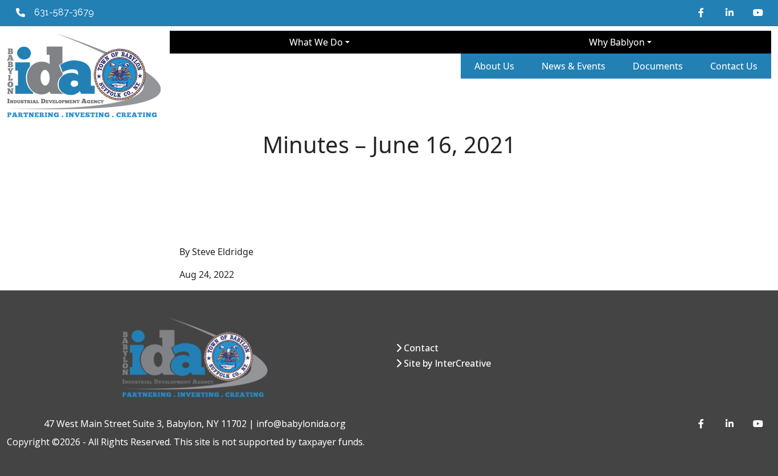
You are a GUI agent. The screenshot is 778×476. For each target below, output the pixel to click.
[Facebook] (702, 12)
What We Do (316, 42)
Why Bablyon (617, 42)
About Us (494, 66)
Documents (658, 66)
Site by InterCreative (447, 363)
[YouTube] (757, 12)
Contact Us (733, 66)
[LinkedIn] (730, 12)
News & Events (573, 66)
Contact (421, 348)
